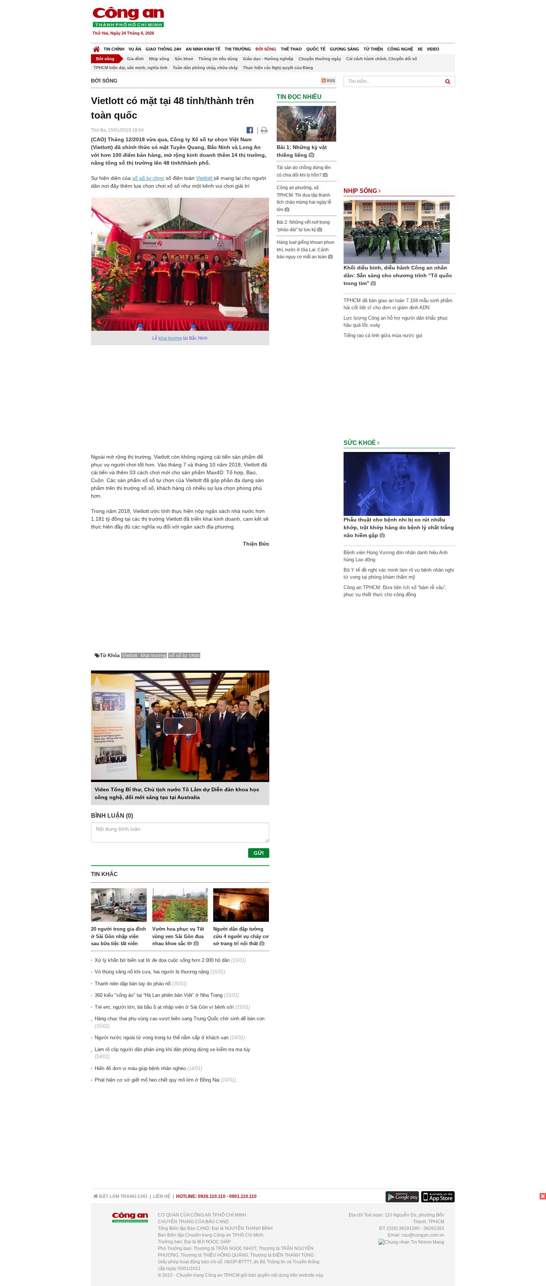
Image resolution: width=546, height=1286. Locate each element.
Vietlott (205, 178)
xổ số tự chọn (148, 178)
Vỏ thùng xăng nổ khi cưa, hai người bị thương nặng (152, 972)
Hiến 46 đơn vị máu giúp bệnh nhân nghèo (140, 1068)
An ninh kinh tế (203, 49)
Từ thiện (373, 49)
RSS (330, 80)
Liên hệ (161, 1196)
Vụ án (135, 49)
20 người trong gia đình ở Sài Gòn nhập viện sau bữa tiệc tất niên (118, 936)
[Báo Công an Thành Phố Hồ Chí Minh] (96, 47)
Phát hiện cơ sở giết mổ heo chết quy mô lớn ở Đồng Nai (157, 1080)
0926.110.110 (211, 1196)
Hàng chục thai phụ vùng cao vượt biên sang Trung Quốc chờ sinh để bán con (179, 1018)
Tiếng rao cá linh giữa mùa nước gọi (383, 335)
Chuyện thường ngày (320, 58)
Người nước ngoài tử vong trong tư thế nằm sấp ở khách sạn (161, 1037)
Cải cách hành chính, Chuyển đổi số (381, 58)
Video (433, 49)
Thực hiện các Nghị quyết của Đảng (278, 67)
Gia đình (135, 58)
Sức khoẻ (184, 58)
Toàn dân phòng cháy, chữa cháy (205, 67)
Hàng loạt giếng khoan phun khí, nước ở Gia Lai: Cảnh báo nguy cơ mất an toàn (305, 249)
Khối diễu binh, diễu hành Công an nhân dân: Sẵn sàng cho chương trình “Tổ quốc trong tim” (398, 275)
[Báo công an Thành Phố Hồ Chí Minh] (128, 16)
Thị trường (238, 49)
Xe (420, 49)
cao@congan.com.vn (423, 1235)
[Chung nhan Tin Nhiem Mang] (411, 1241)
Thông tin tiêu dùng (218, 58)
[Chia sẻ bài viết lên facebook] (250, 130)
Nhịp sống (159, 58)
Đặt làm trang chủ (122, 1196)
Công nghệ (400, 49)
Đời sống (266, 49)
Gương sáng (344, 49)
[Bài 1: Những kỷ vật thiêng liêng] (306, 123)
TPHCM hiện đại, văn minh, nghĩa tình (131, 67)
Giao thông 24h (163, 49)
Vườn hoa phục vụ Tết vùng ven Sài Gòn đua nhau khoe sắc (178, 936)
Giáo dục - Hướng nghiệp (268, 58)
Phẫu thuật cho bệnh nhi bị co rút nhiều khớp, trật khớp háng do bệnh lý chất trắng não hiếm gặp (399, 527)
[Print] (264, 130)
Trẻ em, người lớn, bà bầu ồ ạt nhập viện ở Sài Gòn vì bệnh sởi (164, 1007)
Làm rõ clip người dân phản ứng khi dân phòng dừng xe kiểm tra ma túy (172, 1049)
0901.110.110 (243, 1196)
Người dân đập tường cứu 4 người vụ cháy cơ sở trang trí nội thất (241, 936)
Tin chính (114, 49)
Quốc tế (315, 49)
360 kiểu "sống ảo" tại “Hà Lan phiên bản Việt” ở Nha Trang (158, 995)
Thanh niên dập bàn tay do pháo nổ (132, 983)
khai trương (170, 338)
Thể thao (291, 49)
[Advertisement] (320, 22)
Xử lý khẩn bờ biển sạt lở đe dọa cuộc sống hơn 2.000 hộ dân (162, 960)
